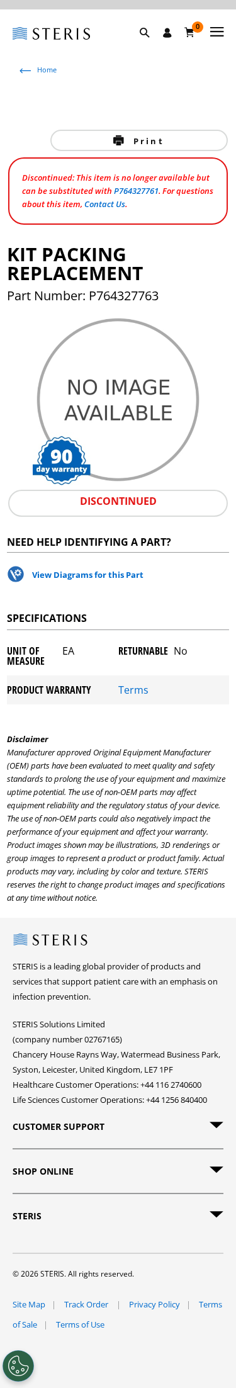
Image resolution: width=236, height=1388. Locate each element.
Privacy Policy (154, 1304)
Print (147, 141)
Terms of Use (80, 1324)
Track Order (87, 1304)
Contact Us (104, 204)
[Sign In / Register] (167, 33)
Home (47, 69)
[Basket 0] (189, 32)
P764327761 (136, 190)
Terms (133, 690)
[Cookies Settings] (18, 1366)
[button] (151, 47)
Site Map (29, 1304)
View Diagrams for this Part (87, 574)
